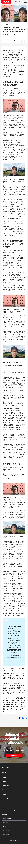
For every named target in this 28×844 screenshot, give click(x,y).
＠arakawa (21, 71)
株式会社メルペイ (6, 794)
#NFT (16, 626)
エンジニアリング (12, 36)
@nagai (6, 76)
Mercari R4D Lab (6, 830)
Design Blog (5, 822)
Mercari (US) (5, 798)
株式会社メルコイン (6, 806)
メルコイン (5, 36)
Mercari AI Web (6, 834)
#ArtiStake (10, 626)
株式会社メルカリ (6, 777)
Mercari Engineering (7, 818)
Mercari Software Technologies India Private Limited (14, 810)
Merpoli (4, 826)
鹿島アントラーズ (6, 802)
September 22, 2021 (15, 658)
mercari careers (6, 785)
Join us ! (14, 755)
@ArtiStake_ (13, 645)
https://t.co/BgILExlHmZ (16, 651)
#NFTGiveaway (13, 649)
